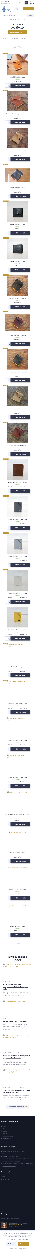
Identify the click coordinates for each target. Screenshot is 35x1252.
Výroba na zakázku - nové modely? (16, 1021)
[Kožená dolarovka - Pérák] (17, 174)
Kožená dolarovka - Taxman (17, 77)
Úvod (8, 19)
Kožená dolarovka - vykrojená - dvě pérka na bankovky (17, 815)
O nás (4, 1126)
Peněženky (13, 19)
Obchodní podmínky (8, 1136)
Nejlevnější (15, 38)
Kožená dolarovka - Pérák (17, 187)
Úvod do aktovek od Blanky (9, 1166)
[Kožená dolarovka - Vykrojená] (17, 876)
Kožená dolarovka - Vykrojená (17, 889)
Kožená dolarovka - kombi (17, 224)
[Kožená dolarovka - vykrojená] (17, 138)
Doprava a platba (7, 1138)
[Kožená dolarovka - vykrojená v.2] (17, 469)
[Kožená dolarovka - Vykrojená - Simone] (17, 101)
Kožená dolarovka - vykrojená (17, 151)
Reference (5, 1131)
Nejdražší (23, 38)
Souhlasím (23, 1244)
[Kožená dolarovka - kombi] (17, 211)
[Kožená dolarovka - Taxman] (17, 64)
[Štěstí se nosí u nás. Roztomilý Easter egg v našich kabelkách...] (17, 1042)
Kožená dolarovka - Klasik (17, 853)
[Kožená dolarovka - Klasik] (17, 840)
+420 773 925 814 (6, 1)
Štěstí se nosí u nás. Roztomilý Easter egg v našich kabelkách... (16, 1057)
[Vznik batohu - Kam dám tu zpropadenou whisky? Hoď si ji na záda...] (17, 971)
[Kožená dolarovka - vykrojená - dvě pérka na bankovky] (17, 801)
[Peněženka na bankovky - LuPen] (17, 506)
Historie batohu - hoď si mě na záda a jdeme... (14, 1151)
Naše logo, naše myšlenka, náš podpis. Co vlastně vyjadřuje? (17, 1091)
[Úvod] (6, 9)
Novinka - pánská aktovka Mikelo (11, 1156)
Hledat (30, 15)
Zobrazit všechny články (16, 1106)
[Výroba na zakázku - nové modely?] (17, 1008)
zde (25, 1248)
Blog (4, 1128)
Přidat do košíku (20, 85)
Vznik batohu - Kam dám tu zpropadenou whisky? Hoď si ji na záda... (15, 986)
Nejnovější (6, 38)
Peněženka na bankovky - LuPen (17, 519)
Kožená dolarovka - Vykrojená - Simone (17, 114)
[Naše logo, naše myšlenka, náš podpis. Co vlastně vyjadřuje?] (17, 1077)
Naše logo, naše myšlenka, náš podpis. (12, 1161)
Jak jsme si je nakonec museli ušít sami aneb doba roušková (18, 1158)
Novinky (21, 981)
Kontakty (5, 1133)
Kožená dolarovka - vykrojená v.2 (17, 482)
